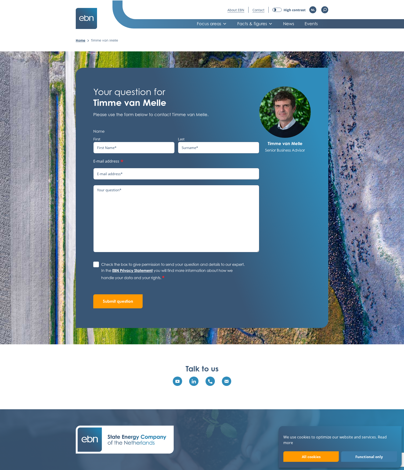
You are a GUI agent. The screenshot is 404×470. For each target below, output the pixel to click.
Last (181, 139)
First (96, 139)
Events (311, 23)
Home (80, 40)
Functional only (369, 456)
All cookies (311, 456)
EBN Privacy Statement (132, 270)
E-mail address (108, 161)
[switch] (289, 9)
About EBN (235, 10)
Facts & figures (252, 23)
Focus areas (209, 23)
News (288, 23)
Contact (258, 10)
